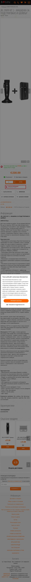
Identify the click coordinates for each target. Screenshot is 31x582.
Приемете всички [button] (16, 300)
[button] (15, 305)
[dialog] (15, 291)
